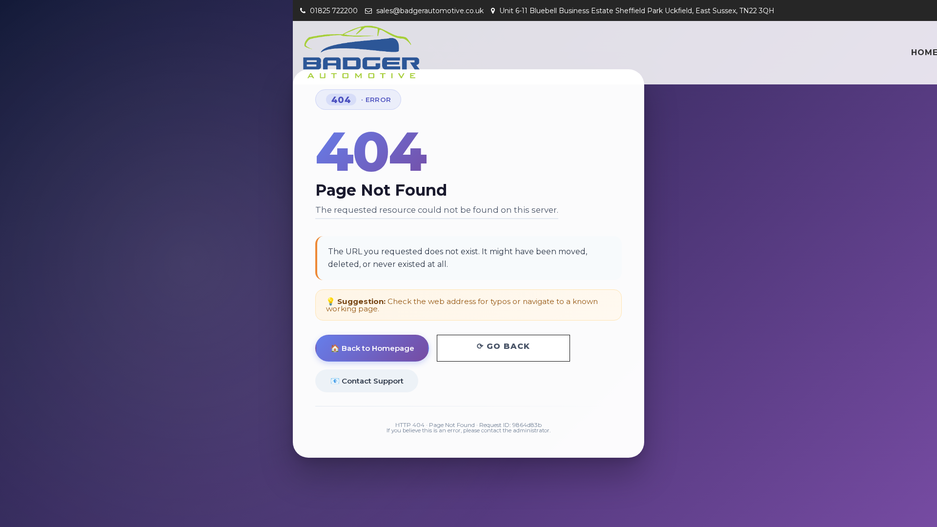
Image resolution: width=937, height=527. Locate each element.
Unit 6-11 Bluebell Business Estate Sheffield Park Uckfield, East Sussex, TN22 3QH (635, 10)
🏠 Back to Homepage (372, 348)
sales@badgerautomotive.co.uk (429, 10)
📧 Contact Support (367, 380)
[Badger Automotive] (361, 52)
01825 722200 (333, 10)
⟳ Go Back (503, 346)
